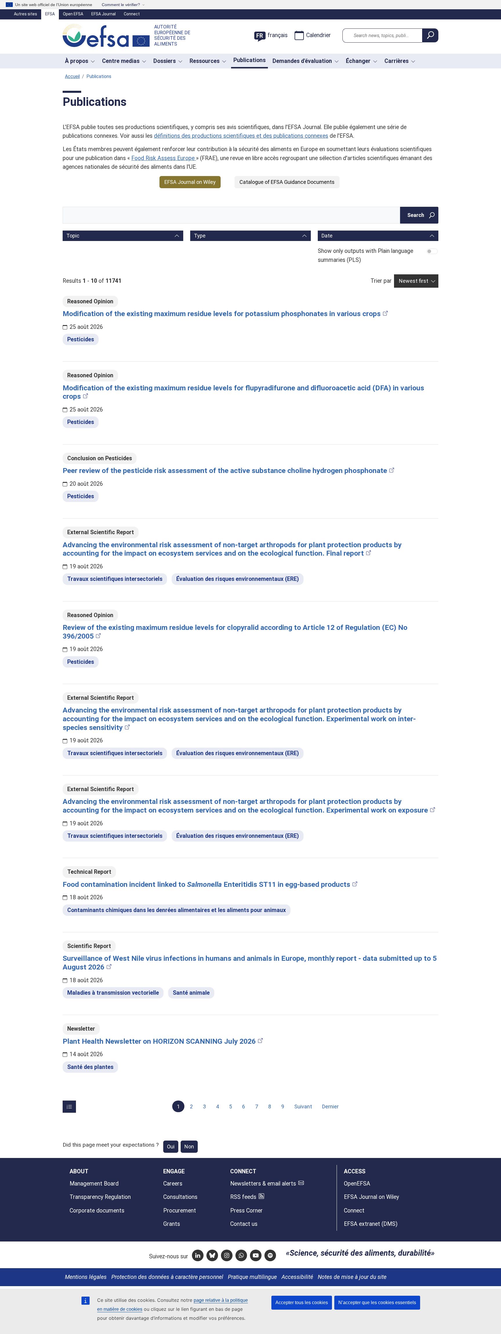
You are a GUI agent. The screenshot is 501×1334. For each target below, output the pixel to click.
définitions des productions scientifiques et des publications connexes (241, 136)
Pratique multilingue (252, 1277)
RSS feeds (243, 1197)
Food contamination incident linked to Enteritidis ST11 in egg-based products (206, 884)
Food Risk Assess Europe (163, 158)
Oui (171, 1146)
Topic (72, 236)
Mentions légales (86, 1277)
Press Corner (246, 1210)
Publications (249, 60)
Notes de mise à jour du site (352, 1277)
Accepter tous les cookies (301, 1302)
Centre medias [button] (120, 61)
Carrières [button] (396, 61)
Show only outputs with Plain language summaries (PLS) (365, 255)
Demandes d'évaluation (302, 61)
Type (200, 236)
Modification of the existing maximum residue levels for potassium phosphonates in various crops (222, 313)
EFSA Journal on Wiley (190, 182)
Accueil (72, 76)
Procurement (179, 1210)
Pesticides (80, 339)
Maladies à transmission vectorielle (113, 992)
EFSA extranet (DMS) (370, 1224)
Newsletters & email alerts (263, 1183)
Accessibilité (297, 1277)
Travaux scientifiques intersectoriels (114, 579)
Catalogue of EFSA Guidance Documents (287, 182)
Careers (172, 1183)
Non (189, 1146)
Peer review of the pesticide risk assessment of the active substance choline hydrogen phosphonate (225, 470)
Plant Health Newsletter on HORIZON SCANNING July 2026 (159, 1041)
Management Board (94, 1183)
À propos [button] (76, 61)
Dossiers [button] (164, 61)
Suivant (303, 1106)
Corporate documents (97, 1210)
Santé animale (191, 992)
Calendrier (318, 35)
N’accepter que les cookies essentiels (377, 1302)
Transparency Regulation (100, 1197)
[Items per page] (69, 1107)
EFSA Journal (103, 14)
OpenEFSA (357, 1183)
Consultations (180, 1197)
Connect (132, 14)
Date (327, 236)
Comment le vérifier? (121, 4)
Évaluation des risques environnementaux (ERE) (237, 579)
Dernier (330, 1106)
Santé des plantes (90, 1067)
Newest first (413, 281)
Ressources (204, 61)
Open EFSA (73, 14)
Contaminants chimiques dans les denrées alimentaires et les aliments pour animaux (176, 910)
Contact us (243, 1224)
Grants (171, 1224)
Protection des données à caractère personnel (167, 1277)
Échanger (358, 61)
